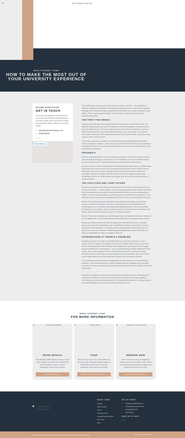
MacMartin (87, 435)
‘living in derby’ (87, 137)
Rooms (99, 410)
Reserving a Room (102, 413)
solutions (138, 256)
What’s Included (102, 407)
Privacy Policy (138, 434)
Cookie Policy (148, 434)
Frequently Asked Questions (105, 416)
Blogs (99, 423)
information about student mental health (113, 266)
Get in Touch (100, 419)
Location (99, 403)
